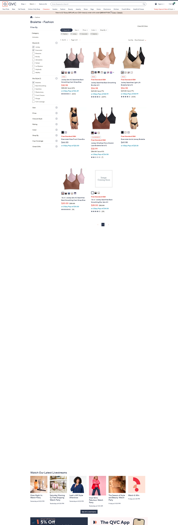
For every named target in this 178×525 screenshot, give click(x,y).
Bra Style (36, 78)
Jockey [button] (74, 34)
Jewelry (78, 9)
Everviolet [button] (84, 34)
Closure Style (37, 119)
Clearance (46, 9)
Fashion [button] (65, 34)
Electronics (107, 9)
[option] (89, 12)
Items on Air (43, 4)
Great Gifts (36, 146)
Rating (34, 124)
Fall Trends (21, 9)
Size (34, 108)
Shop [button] (22, 4)
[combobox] (96, 4)
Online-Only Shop (34, 9)
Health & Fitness (138, 9)
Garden (54, 9)
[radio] (63, 72)
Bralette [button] (94, 34)
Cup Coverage (37, 141)
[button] (156, 4)
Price (34, 113)
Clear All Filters (142, 26)
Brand (35, 43)
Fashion (62, 9)
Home (99, 9)
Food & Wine (126, 9)
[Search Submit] (144, 4)
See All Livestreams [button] (89, 512)
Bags (92, 9)
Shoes (86, 9)
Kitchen (116, 9)
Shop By (35, 135)
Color (34, 130)
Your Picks (5, 9)
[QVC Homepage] (31, 17)
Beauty (70, 9)
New (13, 9)
